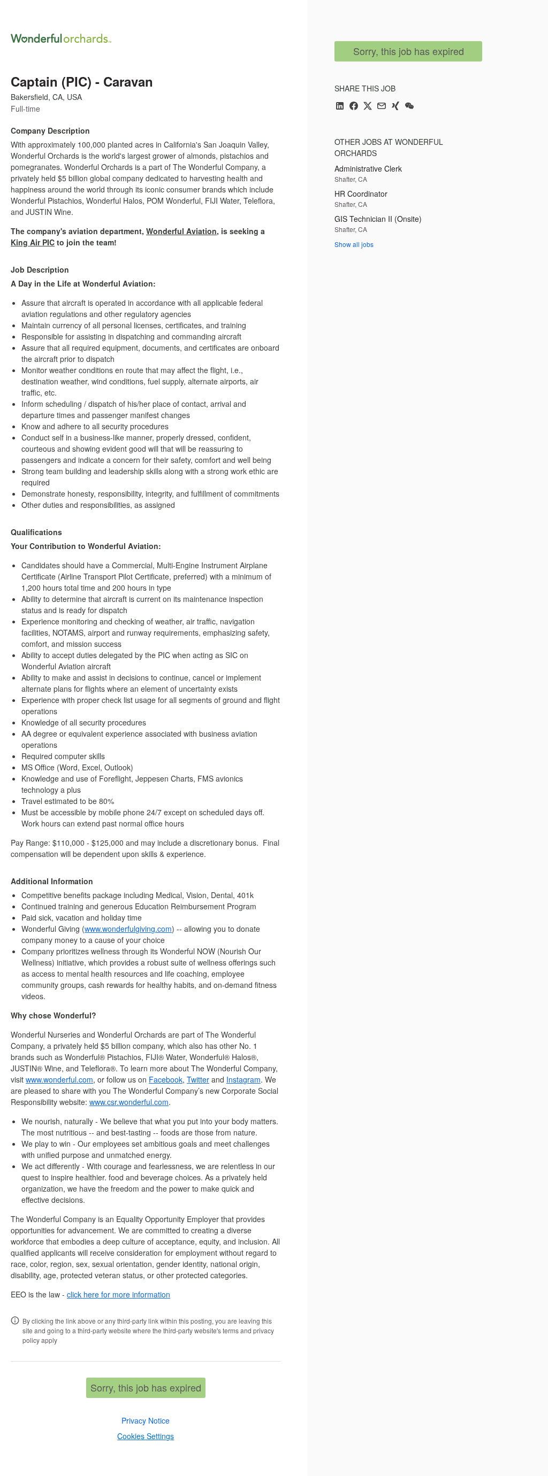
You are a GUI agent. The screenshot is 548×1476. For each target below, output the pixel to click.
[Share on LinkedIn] (340, 107)
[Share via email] (381, 107)
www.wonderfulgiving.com (128, 928)
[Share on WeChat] (409, 107)
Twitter (198, 1079)
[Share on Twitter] (367, 107)
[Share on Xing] (395, 107)
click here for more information (118, 1294)
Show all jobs (354, 244)
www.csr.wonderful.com (129, 1101)
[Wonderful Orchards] (61, 38)
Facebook (165, 1079)
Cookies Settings (145, 1436)
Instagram (243, 1079)
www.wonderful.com (59, 1079)
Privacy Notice (145, 1420)
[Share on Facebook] (353, 107)
